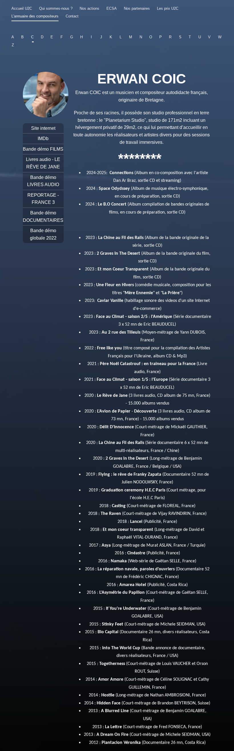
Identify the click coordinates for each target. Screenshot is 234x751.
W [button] (219, 37)
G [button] (71, 37)
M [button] (130, 37)
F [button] (61, 37)
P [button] (160, 37)
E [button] (52, 37)
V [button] (209, 37)
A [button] (12, 37)
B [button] (22, 37)
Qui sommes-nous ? (55, 8)
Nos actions (89, 8)
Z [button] (13, 45)
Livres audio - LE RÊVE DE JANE (43, 163)
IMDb (43, 138)
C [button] (32, 37)
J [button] (101, 37)
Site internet (43, 128)
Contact (72, 16)
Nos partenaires (137, 8)
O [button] (150, 37)
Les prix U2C (167, 8)
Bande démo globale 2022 (43, 234)
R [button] (170, 37)
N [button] (141, 37)
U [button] (199, 37)
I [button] (91, 37)
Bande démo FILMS (43, 149)
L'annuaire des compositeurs (34, 16)
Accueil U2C (21, 8)
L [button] (121, 37)
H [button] (81, 37)
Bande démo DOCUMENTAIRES (43, 216)
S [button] (180, 37)
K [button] (111, 37)
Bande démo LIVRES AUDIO (43, 181)
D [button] (42, 37)
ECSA (111, 8)
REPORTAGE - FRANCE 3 (43, 199)
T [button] (190, 37)
